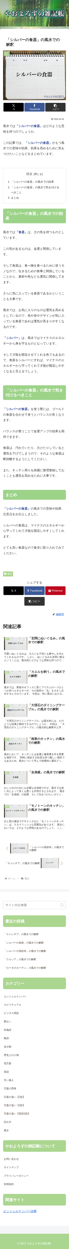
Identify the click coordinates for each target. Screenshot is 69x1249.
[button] (55, 107)
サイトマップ (11, 1167)
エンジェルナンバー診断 (20, 1211)
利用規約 (9, 1184)
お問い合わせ (11, 1159)
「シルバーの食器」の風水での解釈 (24, 942)
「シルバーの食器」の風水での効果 (32, 181)
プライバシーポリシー (16, 1175)
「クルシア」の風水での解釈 (20, 959)
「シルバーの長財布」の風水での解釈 (25, 951)
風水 (9, 573)
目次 (29, 174)
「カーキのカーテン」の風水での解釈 (25, 967)
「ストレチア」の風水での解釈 (21, 934)
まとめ (15, 197)
